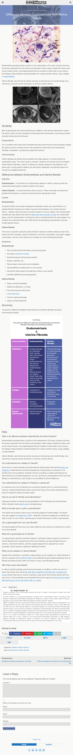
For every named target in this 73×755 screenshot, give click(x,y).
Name (5, 707)
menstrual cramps (22, 253)
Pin (46, 638)
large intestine (9, 76)
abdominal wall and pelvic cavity (43, 214)
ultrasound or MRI (25, 515)
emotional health (25, 558)
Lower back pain (13, 293)
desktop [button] (49, 744)
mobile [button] (24, 744)
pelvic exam (24, 504)
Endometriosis (12, 650)
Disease (14, 647)
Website (5, 721)
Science (26, 647)
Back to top (37, 739)
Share (10, 638)
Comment (6, 683)
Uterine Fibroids (23, 650)
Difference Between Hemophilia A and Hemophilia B (54, 662)
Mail (64, 638)
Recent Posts (13, 587)
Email (5, 714)
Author (5, 587)
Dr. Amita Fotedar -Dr (19, 590)
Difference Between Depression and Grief (17, 661)
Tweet (28, 638)
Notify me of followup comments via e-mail (17, 703)
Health (20, 647)
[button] (29, 750)
